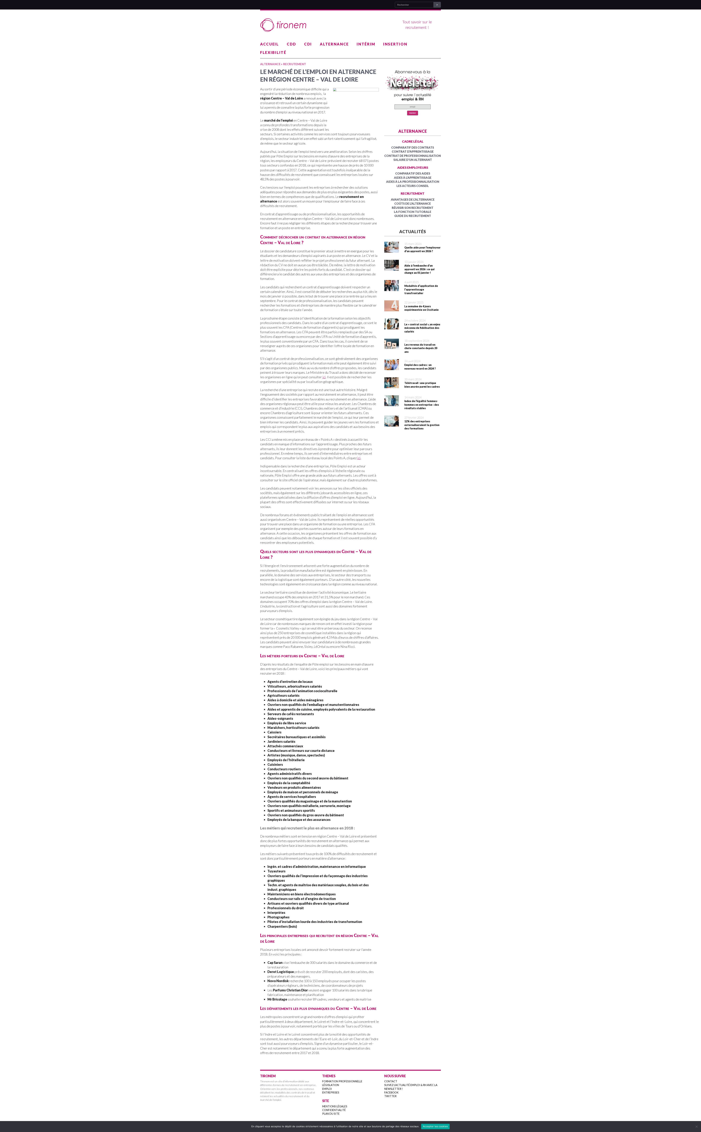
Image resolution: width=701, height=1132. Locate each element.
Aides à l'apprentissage (412, 177)
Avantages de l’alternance (412, 199)
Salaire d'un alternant (412, 159)
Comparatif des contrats (412, 147)
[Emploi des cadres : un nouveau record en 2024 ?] (391, 368)
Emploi (327, 1088)
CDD (291, 44)
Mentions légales (334, 1106)
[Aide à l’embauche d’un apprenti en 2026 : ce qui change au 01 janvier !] (391, 268)
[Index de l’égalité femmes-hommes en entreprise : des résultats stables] (391, 404)
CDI (308, 44)
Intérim (366, 44)
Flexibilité (273, 52)
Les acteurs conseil (413, 186)
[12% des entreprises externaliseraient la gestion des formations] (391, 424)
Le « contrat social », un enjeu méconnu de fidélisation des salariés (422, 328)
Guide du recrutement (412, 215)
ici (324, 377)
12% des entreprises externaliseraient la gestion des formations (421, 425)
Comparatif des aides (412, 173)
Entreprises (330, 1092)
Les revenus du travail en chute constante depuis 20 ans (420, 348)
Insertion (395, 44)
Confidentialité (334, 1110)
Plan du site (331, 1113)
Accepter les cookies (435, 1126)
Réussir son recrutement (412, 207)
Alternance (334, 44)
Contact (390, 1081)
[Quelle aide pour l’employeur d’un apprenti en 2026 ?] (391, 250)
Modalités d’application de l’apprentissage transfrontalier (421, 289)
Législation (330, 1085)
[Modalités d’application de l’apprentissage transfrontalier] (391, 289)
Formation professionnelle (342, 1081)
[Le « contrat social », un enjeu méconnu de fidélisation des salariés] (391, 327)
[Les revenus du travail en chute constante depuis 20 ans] (391, 347)
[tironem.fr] (350, 25)
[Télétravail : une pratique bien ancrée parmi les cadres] (391, 386)
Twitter (390, 1096)
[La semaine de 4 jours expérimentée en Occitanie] (391, 309)
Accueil (269, 44)
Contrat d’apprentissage (413, 151)
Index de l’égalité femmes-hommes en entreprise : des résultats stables (421, 404)
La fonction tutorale (412, 211)
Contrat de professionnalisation (412, 155)
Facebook (391, 1092)
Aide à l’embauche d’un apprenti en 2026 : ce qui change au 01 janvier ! (419, 269)
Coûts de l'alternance (412, 203)
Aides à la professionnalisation (412, 181)
